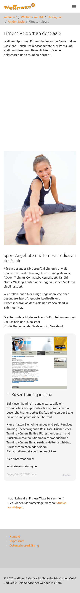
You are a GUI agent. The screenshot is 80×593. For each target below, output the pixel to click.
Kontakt (15, 536)
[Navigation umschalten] (74, 6)
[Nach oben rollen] (71, 584)
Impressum (17, 541)
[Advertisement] (40, 104)
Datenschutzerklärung (24, 545)
